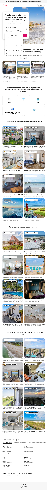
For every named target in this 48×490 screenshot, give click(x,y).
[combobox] (16, 27)
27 (13, 50)
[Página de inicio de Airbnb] (5, 5)
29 (18, 50)
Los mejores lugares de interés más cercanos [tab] (37, 442)
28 (16, 50)
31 (6, 53)
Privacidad (21, 487)
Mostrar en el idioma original (35, 1)
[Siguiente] (26, 58)
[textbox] (10, 31)
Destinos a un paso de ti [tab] (7, 442)
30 (21, 50)
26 (11, 50)
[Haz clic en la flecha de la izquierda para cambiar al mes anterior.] (6, 35)
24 (6, 50)
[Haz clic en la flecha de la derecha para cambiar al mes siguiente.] (21, 35)
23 (21, 48)
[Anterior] (21, 58)
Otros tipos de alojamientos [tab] (20, 442)
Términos (26, 487)
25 (9, 50)
